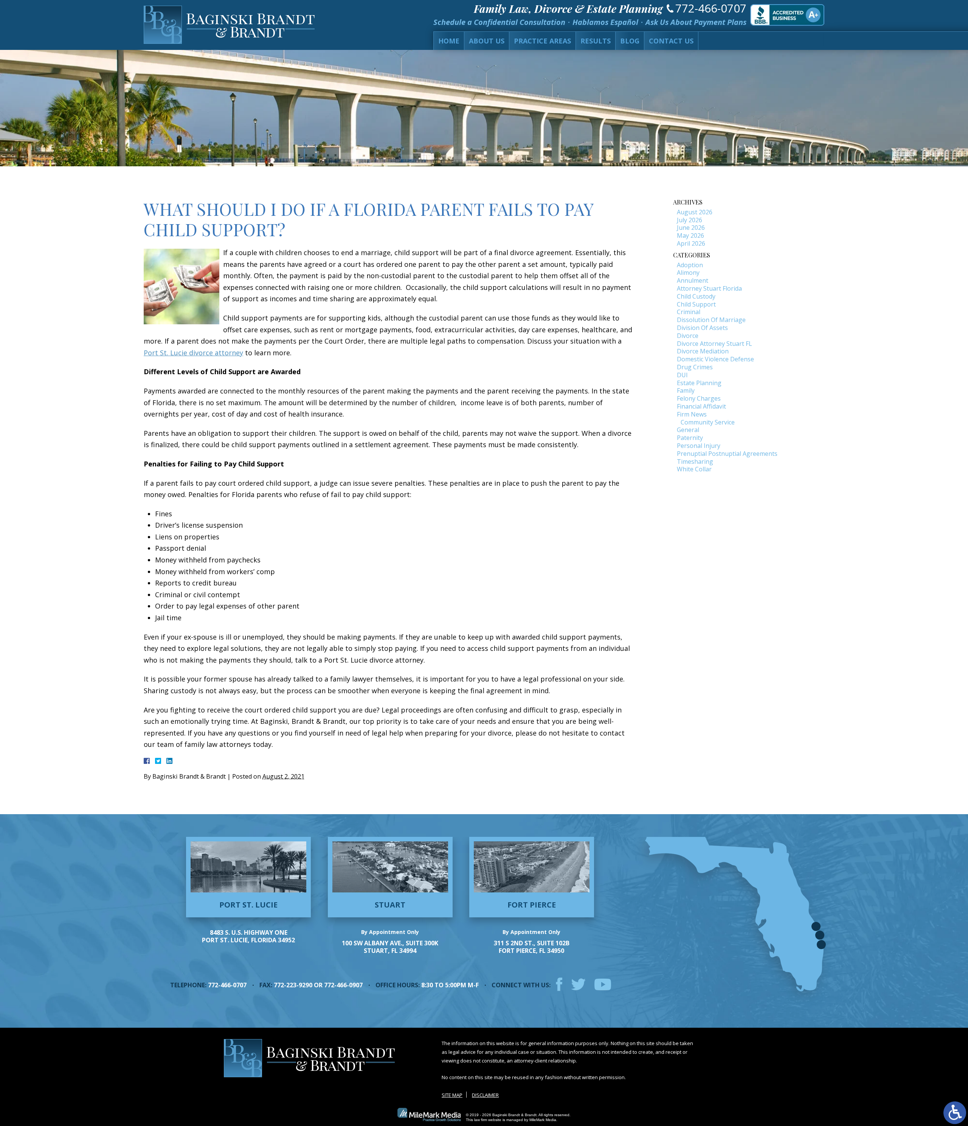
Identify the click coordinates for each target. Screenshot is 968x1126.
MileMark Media (542, 1120)
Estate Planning (699, 383)
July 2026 (689, 220)
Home (448, 40)
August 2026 (694, 212)
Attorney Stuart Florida (709, 288)
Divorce (687, 335)
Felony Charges (699, 398)
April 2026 (691, 243)
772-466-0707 (710, 8)
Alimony (688, 272)
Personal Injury (698, 445)
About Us (486, 40)
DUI (682, 375)
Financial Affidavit (701, 406)
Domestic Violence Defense (715, 359)
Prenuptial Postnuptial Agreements (727, 453)
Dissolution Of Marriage (711, 320)
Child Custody (696, 296)
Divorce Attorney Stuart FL (714, 343)
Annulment (692, 280)
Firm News (692, 414)
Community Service (708, 422)
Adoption (690, 265)
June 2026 (691, 227)
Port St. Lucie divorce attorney (193, 352)
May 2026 (690, 235)
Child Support (696, 304)
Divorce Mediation (703, 351)
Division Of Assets (702, 328)
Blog (629, 40)
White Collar (694, 469)
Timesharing (695, 461)
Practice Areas (542, 40)
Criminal (688, 312)
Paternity (690, 438)
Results (595, 40)
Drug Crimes (695, 367)
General (688, 430)
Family (686, 390)
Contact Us (671, 40)
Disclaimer (485, 1095)
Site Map (452, 1095)
